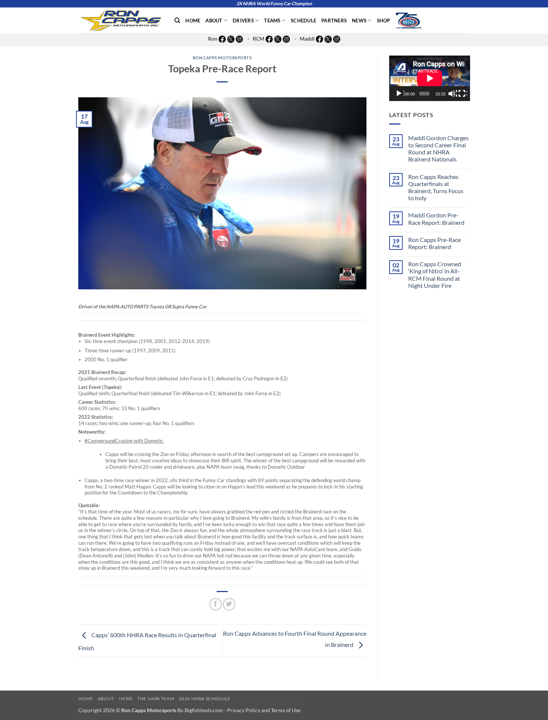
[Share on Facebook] (216, 604)
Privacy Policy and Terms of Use (263, 710)
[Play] (399, 93)
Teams (272, 20)
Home (192, 20)
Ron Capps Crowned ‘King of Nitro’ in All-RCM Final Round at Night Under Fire (434, 274)
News (359, 20)
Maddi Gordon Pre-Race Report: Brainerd (436, 218)
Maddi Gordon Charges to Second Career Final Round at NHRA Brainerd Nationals (438, 148)
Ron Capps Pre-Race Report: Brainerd (434, 243)
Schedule (303, 20)
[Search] (177, 20)
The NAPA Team (155, 698)
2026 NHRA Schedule (204, 698)
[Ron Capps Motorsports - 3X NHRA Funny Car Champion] (120, 20)
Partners (334, 20)
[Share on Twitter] (229, 604)
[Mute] (452, 93)
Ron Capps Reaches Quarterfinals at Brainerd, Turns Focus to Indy (435, 187)
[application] (429, 78)
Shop (383, 20)
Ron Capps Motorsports (222, 57)
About (213, 20)
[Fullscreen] (462, 93)
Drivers (243, 20)
